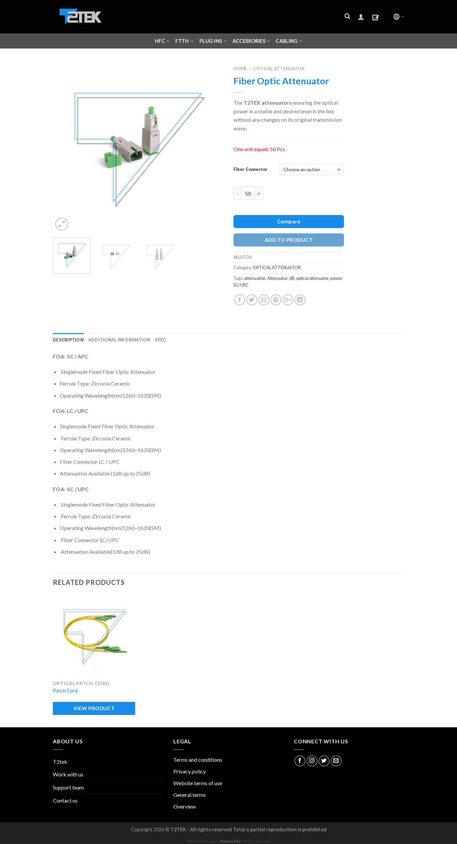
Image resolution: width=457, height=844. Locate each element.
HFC (160, 41)
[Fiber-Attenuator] (138, 146)
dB (291, 278)
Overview (184, 806)
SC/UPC (241, 285)
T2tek (60, 761)
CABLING (286, 41)
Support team (68, 787)
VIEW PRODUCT (94, 708)
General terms (189, 795)
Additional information (119, 339)
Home (240, 68)
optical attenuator (312, 278)
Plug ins (210, 41)
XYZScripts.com (256, 841)
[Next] (212, 147)
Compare (288, 221)
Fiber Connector (251, 169)
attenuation (255, 278)
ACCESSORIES (249, 41)
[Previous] (65, 147)
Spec (160, 339)
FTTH (182, 41)
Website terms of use (197, 783)
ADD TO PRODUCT (289, 240)
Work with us (68, 774)
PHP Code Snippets (203, 841)
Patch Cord (65, 691)
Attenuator (277, 278)
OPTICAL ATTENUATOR (278, 68)
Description (68, 339)
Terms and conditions (197, 759)
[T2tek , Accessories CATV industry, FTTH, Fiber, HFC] (80, 17)
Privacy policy (189, 771)
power (336, 278)
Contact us (65, 800)
